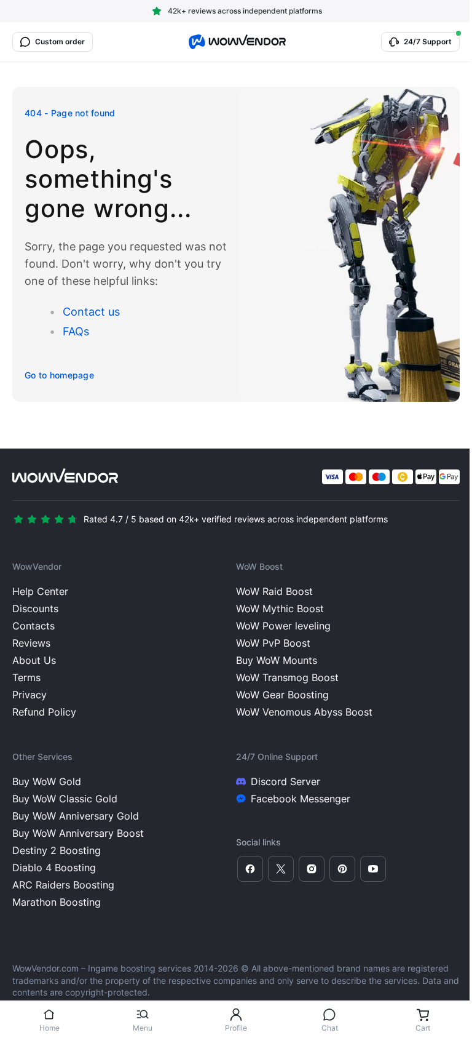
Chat (329, 1027)
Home (49, 1027)
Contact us (91, 311)
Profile (236, 1027)
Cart (422, 1027)
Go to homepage (59, 375)
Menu (142, 1027)
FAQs (76, 331)
